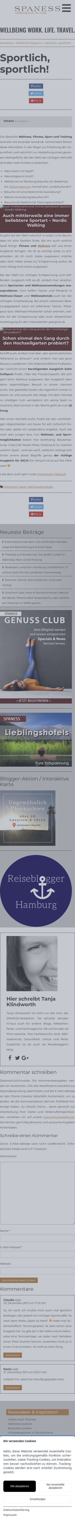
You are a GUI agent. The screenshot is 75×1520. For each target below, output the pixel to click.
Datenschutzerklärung (16, 1510)
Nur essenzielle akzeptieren (55, 1486)
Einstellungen (37, 1499)
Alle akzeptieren (19, 1486)
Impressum (10, 1515)
